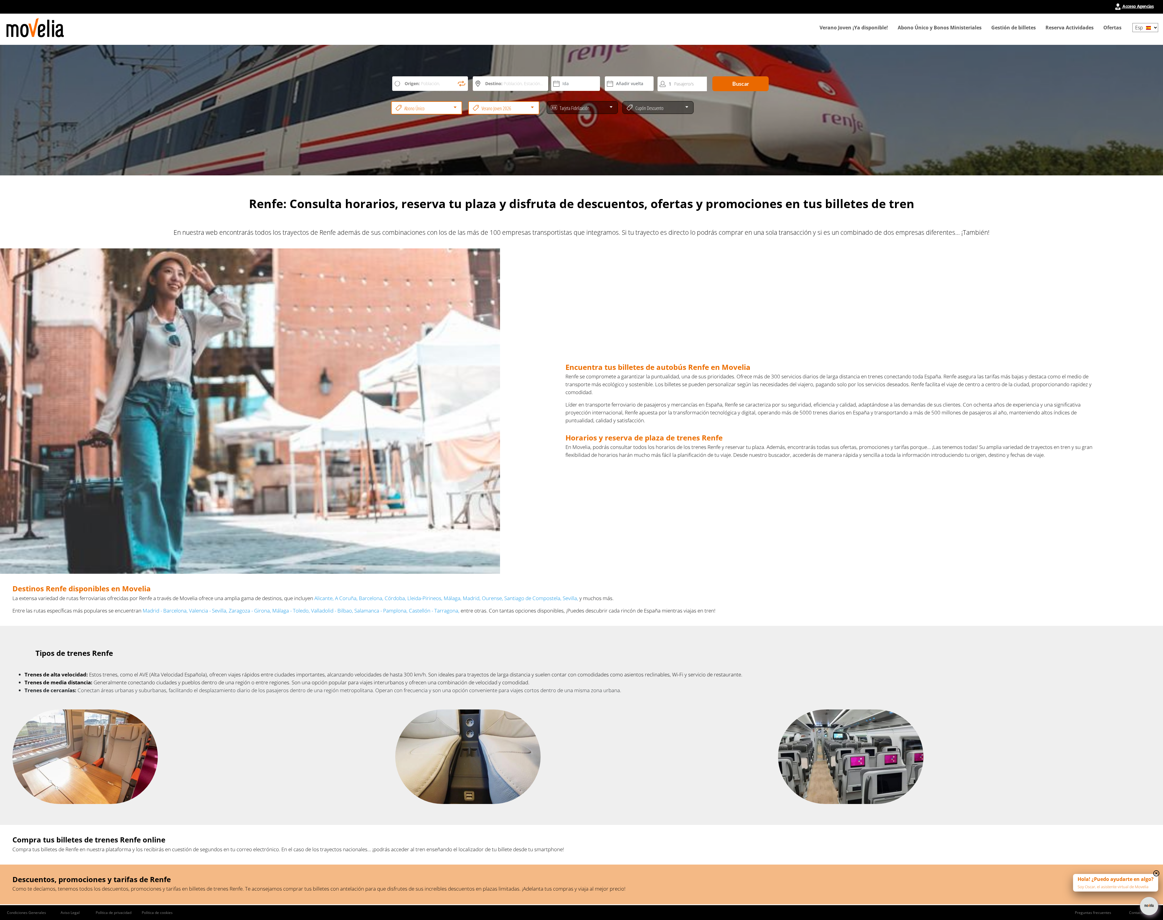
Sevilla (570, 598)
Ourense (492, 598)
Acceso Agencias (1138, 6)
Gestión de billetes (1013, 27)
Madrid (471, 598)
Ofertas (1112, 27)
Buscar (740, 83)
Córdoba (395, 598)
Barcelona (370, 598)
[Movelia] (35, 27)
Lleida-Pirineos (424, 598)
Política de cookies (157, 912)
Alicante (323, 598)
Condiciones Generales (26, 912)
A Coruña (345, 598)
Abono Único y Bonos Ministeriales (940, 27)
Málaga (452, 598)
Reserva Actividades (1069, 27)
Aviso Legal (70, 912)
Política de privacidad (113, 912)
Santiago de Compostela (532, 598)
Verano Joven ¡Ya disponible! (854, 27)
